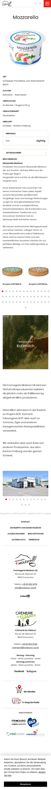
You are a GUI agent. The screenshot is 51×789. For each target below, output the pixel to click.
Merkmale (11, 134)
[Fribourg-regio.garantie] (19, 722)
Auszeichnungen (16, 534)
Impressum (34, 540)
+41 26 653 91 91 (29, 584)
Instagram (32, 671)
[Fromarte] (35, 734)
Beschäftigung (36, 534)
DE (40, 3)
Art (4, 77)
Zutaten (7, 91)
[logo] (7, 3)
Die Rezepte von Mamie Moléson (25, 528)
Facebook (19, 671)
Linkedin (25, 596)
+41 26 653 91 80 (29, 644)
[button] (2, 291)
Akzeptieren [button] (25, 784)
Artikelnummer (13, 153)
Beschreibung (10, 159)
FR (36, 3)
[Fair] (33, 722)
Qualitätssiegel (25, 713)
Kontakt (25, 522)
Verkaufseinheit (11, 111)
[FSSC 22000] (16, 734)
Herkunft (7, 122)
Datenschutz (18, 540)
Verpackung (9, 101)
